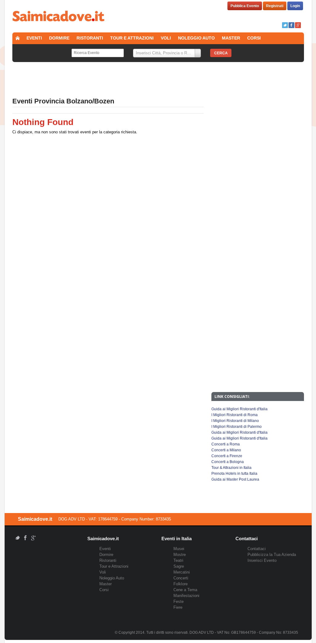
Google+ (298, 25)
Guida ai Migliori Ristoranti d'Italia (239, 409)
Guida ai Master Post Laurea (235, 479)
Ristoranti (90, 37)
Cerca (221, 53)
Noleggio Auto (196, 37)
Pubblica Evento (245, 6)
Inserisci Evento (261, 560)
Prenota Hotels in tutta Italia (234, 473)
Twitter (285, 25)
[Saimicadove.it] (58, 17)
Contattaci (256, 548)
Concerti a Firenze (226, 456)
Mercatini (181, 572)
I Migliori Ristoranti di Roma (234, 415)
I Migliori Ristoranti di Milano (235, 421)
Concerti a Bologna (227, 462)
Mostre (179, 554)
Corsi (254, 37)
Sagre (178, 566)
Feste (178, 601)
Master (231, 37)
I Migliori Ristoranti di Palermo (236, 426)
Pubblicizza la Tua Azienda (271, 554)
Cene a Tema (185, 589)
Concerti (180, 578)
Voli (166, 37)
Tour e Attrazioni (132, 37)
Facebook (291, 25)
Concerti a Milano (226, 450)
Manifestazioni (186, 595)
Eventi (34, 37)
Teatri (178, 560)
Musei (178, 548)
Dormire (59, 37)
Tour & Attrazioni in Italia (231, 468)
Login (295, 6)
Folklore (180, 584)
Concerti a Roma (225, 444)
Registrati (274, 6)
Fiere (177, 607)
